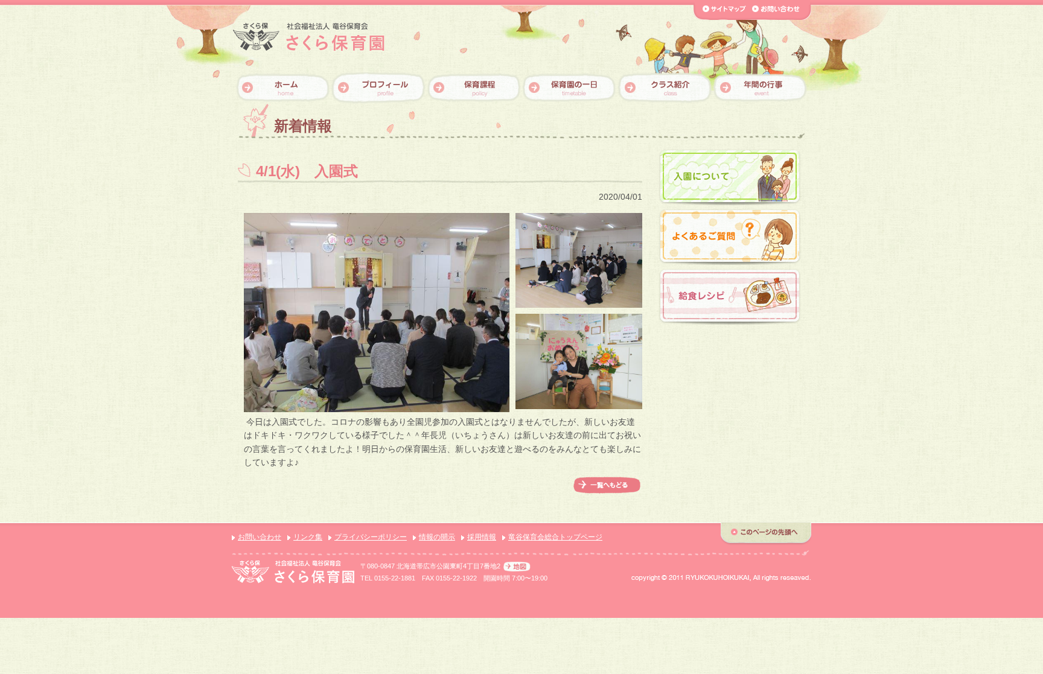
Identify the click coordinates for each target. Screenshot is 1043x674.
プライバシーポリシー (370, 537)
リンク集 (307, 537)
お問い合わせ (259, 537)
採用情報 (481, 537)
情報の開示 (437, 537)
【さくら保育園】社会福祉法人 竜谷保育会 (309, 37)
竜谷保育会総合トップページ (555, 537)
